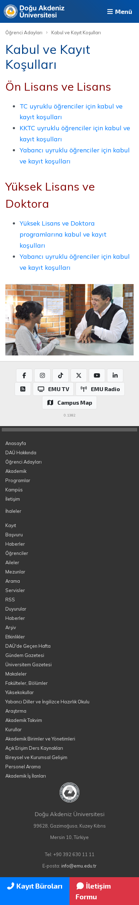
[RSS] (23, 389)
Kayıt (10, 525)
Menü (123, 11)
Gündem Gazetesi (24, 655)
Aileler (12, 562)
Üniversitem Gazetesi (28, 664)
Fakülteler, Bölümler (26, 683)
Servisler (15, 590)
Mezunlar (15, 572)
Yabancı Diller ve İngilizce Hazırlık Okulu (47, 701)
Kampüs (14, 489)
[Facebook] (24, 375)
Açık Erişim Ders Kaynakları (34, 748)
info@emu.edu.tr (79, 866)
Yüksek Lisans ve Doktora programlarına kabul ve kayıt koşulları (63, 234)
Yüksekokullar (19, 692)
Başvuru (14, 534)
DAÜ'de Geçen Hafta (28, 646)
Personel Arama (23, 766)
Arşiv (10, 627)
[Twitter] (79, 375)
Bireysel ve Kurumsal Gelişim (36, 757)
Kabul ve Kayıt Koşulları (76, 32)
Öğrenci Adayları (23, 32)
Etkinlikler (15, 636)
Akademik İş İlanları (25, 776)
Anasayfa (15, 443)
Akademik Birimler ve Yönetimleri (40, 739)
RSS (10, 599)
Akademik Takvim (23, 720)
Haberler (15, 544)
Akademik (15, 471)
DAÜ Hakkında (20, 452)
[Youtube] (97, 375)
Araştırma (15, 711)
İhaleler (13, 511)
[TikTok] (60, 375)
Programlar (17, 480)
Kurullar (13, 729)
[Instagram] (42, 375)
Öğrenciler (16, 553)
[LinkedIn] (115, 375)
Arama (12, 581)
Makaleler (16, 674)
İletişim (12, 499)
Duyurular (15, 609)
